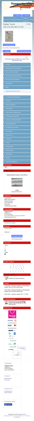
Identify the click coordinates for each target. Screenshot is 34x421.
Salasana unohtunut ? (17, 237)
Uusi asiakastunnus (17, 239)
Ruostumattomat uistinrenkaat (13, 75)
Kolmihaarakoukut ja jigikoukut (13, 68)
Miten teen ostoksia (9, 199)
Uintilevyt (8, 64)
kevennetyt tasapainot (11, 161)
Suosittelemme (18, 19)
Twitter (6, 252)
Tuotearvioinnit (9, 275)
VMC (5, 167)
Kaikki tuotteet (25, 19)
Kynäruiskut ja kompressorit (13, 91)
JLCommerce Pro (8, 415)
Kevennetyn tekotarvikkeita (13, 79)
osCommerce (17, 417)
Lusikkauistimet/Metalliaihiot (13, 97)
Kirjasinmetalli (9, 146)
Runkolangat (9, 83)
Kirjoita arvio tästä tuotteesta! (16, 278)
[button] (17, 15)
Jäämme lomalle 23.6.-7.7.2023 (16, 294)
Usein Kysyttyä (8, 202)
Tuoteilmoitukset (9, 299)
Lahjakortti (8, 139)
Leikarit (8, 142)
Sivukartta (7, 204)
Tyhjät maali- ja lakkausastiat (13, 112)
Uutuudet (11, 19)
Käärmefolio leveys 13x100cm (17, 174)
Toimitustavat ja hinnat (10, 205)
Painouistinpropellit (10, 123)
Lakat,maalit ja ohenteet (12, 72)
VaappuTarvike (22, 414)
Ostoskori (7, 220)
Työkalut (8, 158)
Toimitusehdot (8, 378)
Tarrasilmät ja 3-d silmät (12, 127)
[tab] (17, 64)
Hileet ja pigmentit (10, 104)
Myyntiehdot (7, 198)
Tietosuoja (7, 380)
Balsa (7, 87)
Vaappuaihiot (9, 108)
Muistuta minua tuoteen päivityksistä (17, 303)
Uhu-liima (8, 101)
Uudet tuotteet (9, 171)
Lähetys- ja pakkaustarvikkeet (13, 119)
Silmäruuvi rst (9, 135)
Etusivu (6, 19)
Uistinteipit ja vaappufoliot (12, 116)
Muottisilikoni (9, 154)
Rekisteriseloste (8, 201)
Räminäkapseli (9, 150)
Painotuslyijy (9, 131)
